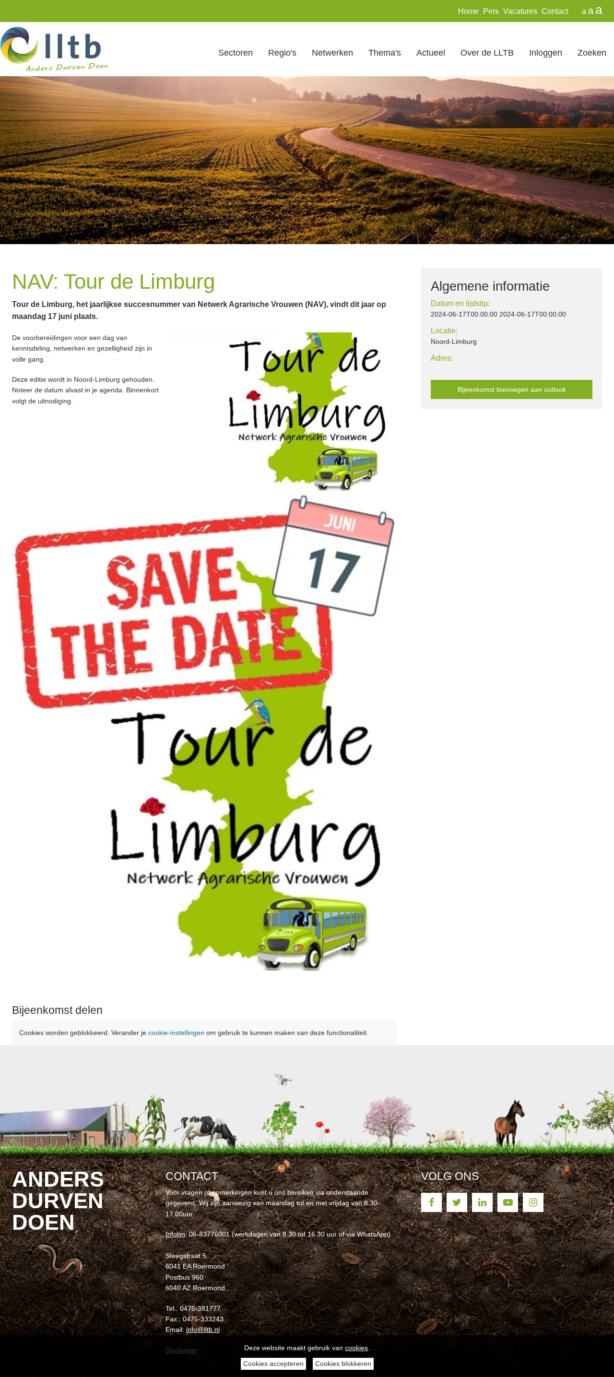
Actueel (430, 52)
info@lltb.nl (203, 1329)
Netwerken (332, 52)
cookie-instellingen (176, 1032)
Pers (491, 11)
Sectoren (235, 52)
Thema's (384, 52)
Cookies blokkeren (343, 1363)
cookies (356, 1348)
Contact (555, 11)
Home (468, 11)
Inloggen (545, 52)
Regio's (282, 52)
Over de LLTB (487, 52)
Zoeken (592, 52)
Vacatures (520, 11)
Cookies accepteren (273, 1363)
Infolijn (175, 1234)
